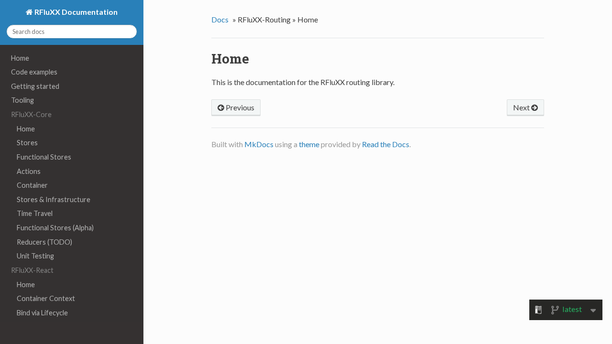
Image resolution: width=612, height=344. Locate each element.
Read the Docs (385, 144)
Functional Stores (44, 157)
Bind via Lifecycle (42, 313)
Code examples (34, 72)
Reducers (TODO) (44, 242)
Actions (29, 171)
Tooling (22, 100)
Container (32, 185)
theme (309, 144)
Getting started (35, 86)
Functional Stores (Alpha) (55, 228)
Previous (239, 107)
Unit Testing (35, 256)
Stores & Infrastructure (53, 199)
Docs (220, 19)
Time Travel (35, 213)
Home (20, 58)
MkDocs (258, 144)
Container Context (46, 298)
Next (522, 107)
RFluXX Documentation (75, 11)
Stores (27, 143)
